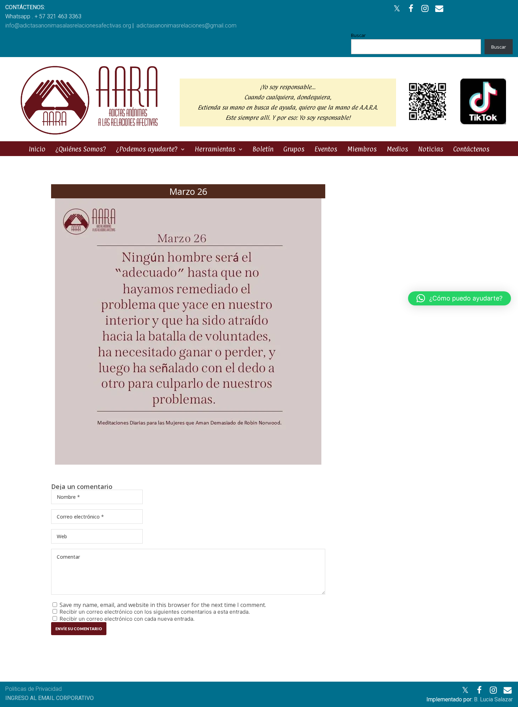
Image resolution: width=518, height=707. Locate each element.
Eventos (325, 149)
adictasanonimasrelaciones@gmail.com (186, 25)
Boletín (262, 149)
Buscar (358, 35)
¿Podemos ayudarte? (147, 149)
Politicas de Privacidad (33, 689)
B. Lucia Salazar (493, 699)
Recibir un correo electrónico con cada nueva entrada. (127, 618)
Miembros (362, 149)
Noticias (430, 149)
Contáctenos (471, 149)
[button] (459, 298)
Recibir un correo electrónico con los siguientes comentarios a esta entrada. (155, 611)
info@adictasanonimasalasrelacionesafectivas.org (68, 25)
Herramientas (215, 149)
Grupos (293, 149)
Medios (397, 149)
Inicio (37, 149)
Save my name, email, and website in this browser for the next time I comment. (163, 605)
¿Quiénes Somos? (80, 149)
